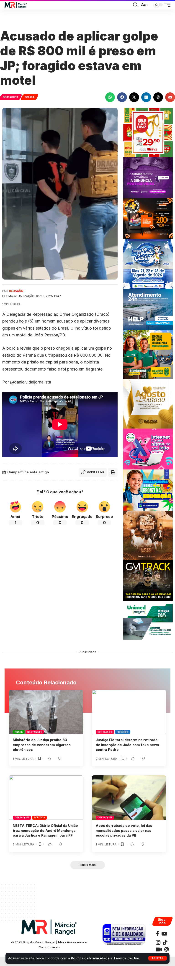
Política (39, 817)
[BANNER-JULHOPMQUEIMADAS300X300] (148, 535)
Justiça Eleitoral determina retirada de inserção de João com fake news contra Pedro (127, 745)
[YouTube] (164, 933)
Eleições (123, 732)
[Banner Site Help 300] (148, 308)
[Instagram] (158, 942)
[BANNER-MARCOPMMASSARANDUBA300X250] (148, 489)
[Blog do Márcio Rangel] (16, 4)
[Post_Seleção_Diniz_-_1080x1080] (148, 132)
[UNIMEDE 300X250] (148, 621)
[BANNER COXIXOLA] (148, 263)
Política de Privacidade (90, 958)
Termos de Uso (126, 958)
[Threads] (166, 949)
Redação (16, 291)
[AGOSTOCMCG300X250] (148, 177)
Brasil (19, 732)
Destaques (10, 97)
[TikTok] (165, 942)
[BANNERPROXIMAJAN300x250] (148, 448)
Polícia (29, 97)
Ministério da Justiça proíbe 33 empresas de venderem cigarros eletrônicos (42, 745)
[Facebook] (157, 933)
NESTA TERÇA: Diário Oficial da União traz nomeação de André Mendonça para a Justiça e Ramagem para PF (45, 830)
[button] (157, 958)
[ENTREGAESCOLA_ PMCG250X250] (148, 354)
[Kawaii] (159, 949)
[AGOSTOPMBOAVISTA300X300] (148, 403)
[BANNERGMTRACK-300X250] (148, 580)
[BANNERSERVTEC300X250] (148, 218)
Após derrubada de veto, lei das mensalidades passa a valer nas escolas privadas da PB (124, 830)
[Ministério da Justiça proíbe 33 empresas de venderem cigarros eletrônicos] (46, 712)
